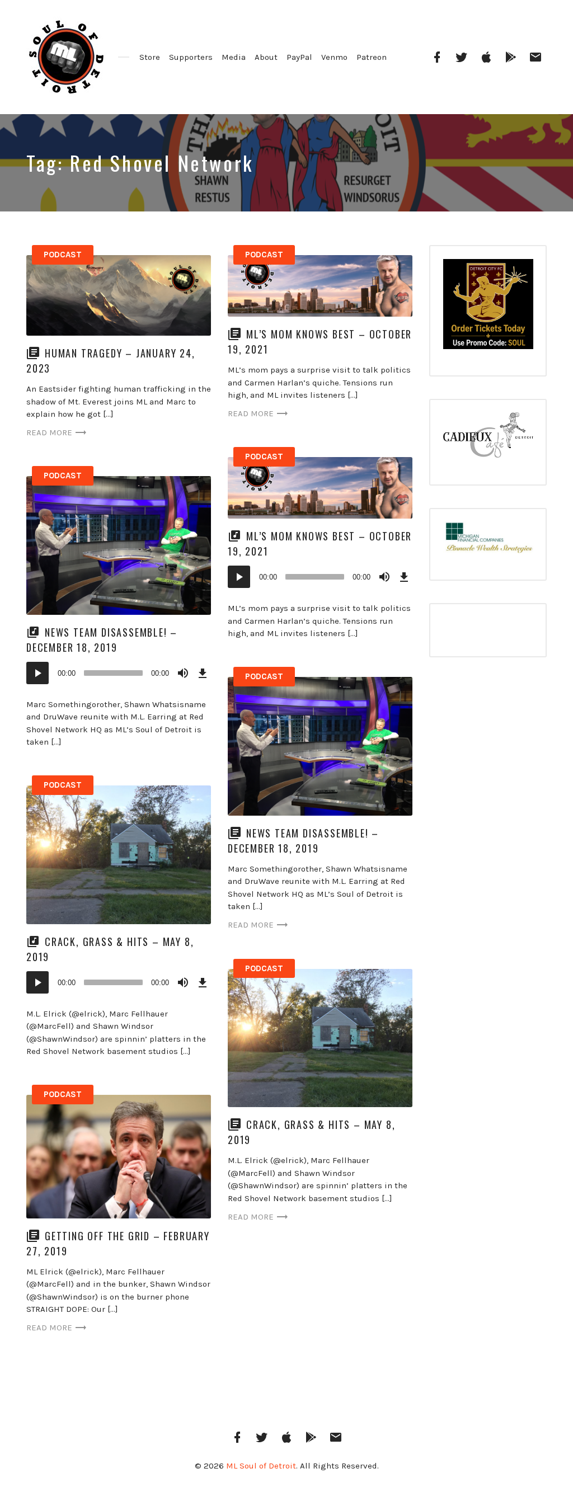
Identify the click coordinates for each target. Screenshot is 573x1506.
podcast (63, 255)
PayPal (299, 57)
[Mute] (384, 577)
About (266, 57)
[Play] (239, 577)
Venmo (334, 57)
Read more (49, 432)
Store (149, 57)
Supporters (191, 57)
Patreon (371, 57)
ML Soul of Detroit (261, 1466)
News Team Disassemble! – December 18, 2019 (101, 640)
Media (234, 57)
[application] (320, 577)
